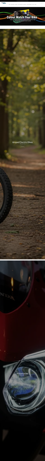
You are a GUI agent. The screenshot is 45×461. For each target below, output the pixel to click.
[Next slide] (44, 16)
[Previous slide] (1, 16)
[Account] (41, 3)
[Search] (40, 3)
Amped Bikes (22, 146)
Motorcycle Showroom (22, 378)
